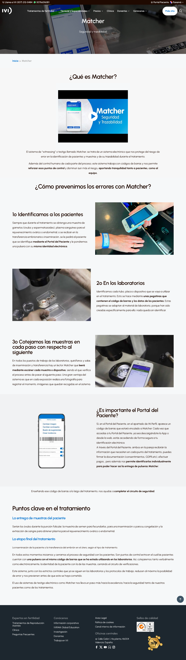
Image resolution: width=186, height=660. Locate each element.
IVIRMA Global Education (66, 627)
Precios (97, 11)
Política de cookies (104, 622)
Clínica (110, 11)
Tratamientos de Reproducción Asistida (28, 624)
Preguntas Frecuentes (23, 634)
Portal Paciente (161, 2)
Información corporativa (66, 623)
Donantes (122, 11)
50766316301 (42, 2)
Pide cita (170, 11)
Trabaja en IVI (61, 640)
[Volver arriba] (180, 599)
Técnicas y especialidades (73, 11)
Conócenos (139, 11)
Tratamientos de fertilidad (40, 11)
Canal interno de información (110, 626)
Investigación (60, 632)
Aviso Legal (101, 618)
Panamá (177, 2)
